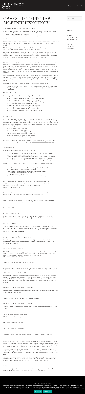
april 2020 (70, 44)
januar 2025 (70, 35)
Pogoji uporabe (46, 383)
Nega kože (71, 6)
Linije (64, 6)
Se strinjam (38, 391)
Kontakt (36, 383)
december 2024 (72, 37)
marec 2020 (71, 46)
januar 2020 (71, 49)
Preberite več (47, 391)
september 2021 (72, 40)
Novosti (79, 6)
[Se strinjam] (83, 389)
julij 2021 (69, 42)
